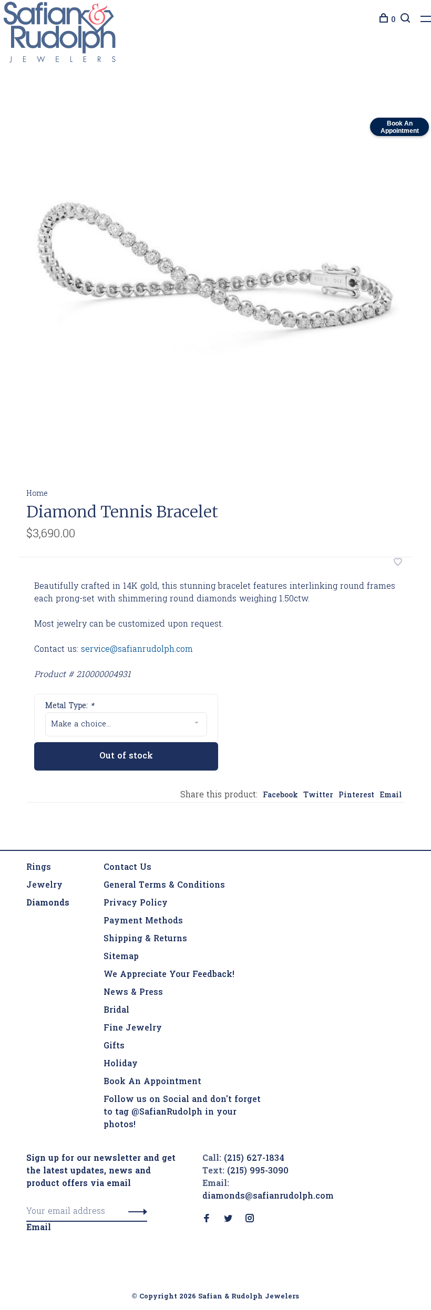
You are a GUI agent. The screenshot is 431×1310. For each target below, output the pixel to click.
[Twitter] (228, 1219)
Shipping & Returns (145, 939)
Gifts (114, 1046)
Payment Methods (143, 921)
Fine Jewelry (133, 1028)
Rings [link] (38, 867)
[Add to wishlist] (398, 563)
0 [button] (393, 20)
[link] (47, 903)
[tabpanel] (215, 284)
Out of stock (126, 756)
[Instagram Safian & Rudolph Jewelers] (249, 1219)
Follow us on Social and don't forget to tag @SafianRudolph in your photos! (182, 1112)
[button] (134, 1211)
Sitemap (121, 957)
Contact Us (127, 867)
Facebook (280, 795)
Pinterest (356, 795)
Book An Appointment (152, 1082)
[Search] (404, 20)
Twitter (318, 795)
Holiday (121, 1064)
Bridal (116, 1010)
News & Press (133, 992)
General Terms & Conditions (164, 885)
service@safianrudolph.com (137, 649)
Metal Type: (69, 706)
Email (390, 795)
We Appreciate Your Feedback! (169, 975)
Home (37, 494)
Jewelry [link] (44, 885)
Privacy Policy (136, 903)
